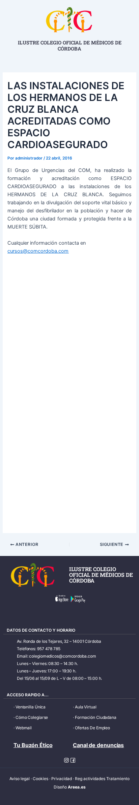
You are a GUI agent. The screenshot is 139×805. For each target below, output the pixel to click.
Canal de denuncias (98, 745)
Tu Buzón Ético (33, 745)
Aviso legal (19, 778)
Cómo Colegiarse (32, 717)
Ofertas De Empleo (92, 727)
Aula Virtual (85, 706)
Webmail (24, 727)
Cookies (40, 778)
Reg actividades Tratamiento (102, 778)
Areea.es (77, 787)
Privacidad (61, 778)
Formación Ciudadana (95, 717)
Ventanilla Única (31, 706)
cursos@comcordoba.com (37, 251)
